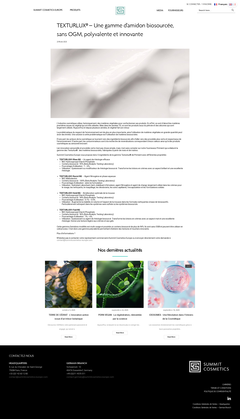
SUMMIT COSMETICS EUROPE (47, 9)
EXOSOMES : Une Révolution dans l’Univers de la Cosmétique (171, 317)
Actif (85, 266)
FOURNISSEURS (175, 10)
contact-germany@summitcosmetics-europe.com (90, 377)
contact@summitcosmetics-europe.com (74, 240)
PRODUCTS (75, 10)
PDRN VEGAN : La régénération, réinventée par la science (120, 317)
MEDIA (160, 10)
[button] (200, 4)
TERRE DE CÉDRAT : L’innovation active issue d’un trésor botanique (68, 317)
